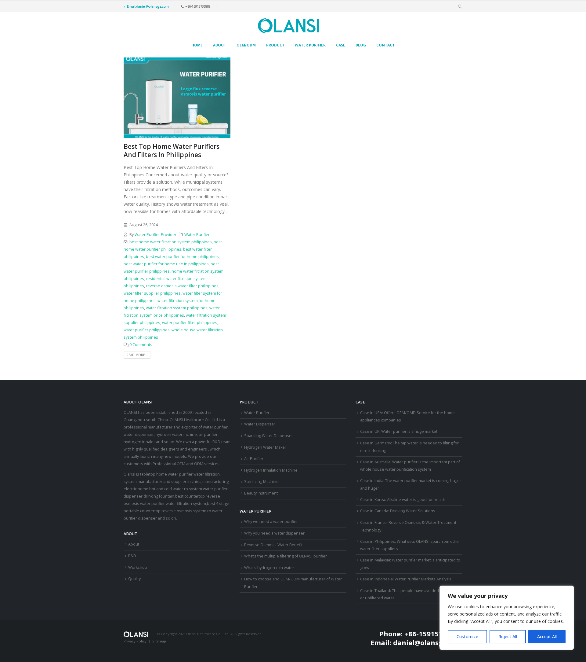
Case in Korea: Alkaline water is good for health (402, 499)
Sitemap (159, 641)
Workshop (137, 567)
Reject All (507, 636)
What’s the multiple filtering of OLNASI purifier (285, 556)
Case (340, 45)
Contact (385, 45)
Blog (361, 45)
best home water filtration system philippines (170, 242)
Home (197, 45)
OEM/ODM (246, 45)
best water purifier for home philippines (182, 256)
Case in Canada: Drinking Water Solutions (397, 510)
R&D (132, 555)
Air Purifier (253, 458)
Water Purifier (310, 45)
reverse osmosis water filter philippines (182, 286)
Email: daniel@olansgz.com (416, 642)
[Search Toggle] (460, 7)
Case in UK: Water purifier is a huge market (398, 431)
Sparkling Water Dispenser (268, 435)
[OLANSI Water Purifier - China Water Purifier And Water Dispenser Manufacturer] (288, 25)
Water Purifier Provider (155, 234)
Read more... (137, 355)
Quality (134, 578)
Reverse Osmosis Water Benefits (274, 544)
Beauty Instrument (261, 493)
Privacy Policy (135, 641)
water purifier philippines (147, 330)
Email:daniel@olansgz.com (148, 6)
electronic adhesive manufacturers (199, 641)
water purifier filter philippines (189, 322)
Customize (467, 636)
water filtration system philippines (177, 308)
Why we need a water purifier (271, 521)
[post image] (177, 97)
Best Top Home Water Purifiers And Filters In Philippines (171, 150)
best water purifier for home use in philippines (166, 264)
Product (275, 45)
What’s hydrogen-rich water (269, 567)
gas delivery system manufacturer (178, 648)
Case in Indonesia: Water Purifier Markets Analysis (405, 579)
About (219, 45)
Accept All (547, 636)
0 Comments (140, 344)
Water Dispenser (259, 424)
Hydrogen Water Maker (265, 447)
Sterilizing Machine (261, 481)
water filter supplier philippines (152, 293)
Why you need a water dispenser (274, 533)
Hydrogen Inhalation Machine (271, 470)
